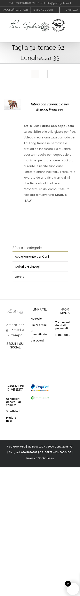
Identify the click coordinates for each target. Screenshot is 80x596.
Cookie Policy (46, 458)
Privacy (30, 458)
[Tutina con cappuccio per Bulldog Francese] (12, 101)
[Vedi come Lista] (43, 74)
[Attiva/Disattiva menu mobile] (72, 38)
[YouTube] (19, 358)
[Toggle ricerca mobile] (64, 38)
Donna (19, 277)
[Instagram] (15, 367)
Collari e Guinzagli (27, 267)
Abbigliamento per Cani (32, 257)
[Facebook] (11, 358)
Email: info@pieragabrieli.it (54, 3)
